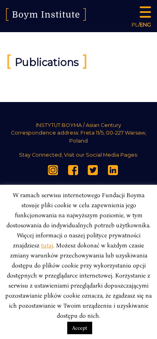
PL (135, 24)
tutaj (47, 245)
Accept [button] (79, 328)
